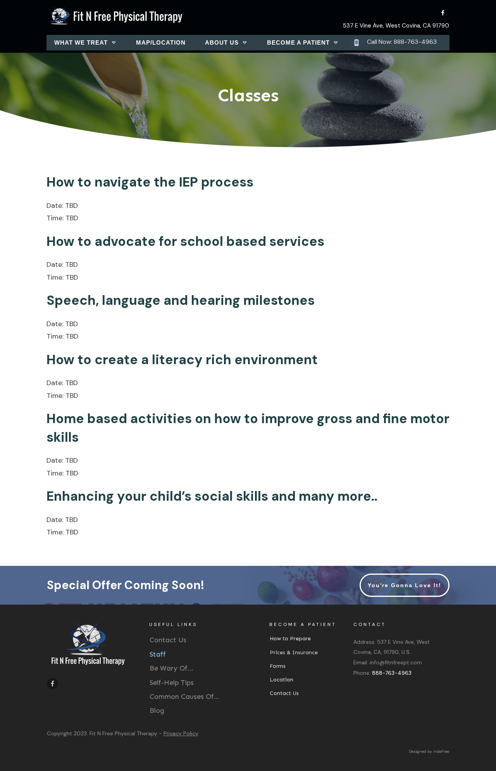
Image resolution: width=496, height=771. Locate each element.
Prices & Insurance (294, 652)
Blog (157, 710)
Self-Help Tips (172, 682)
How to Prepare (290, 638)
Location (281, 679)
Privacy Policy (181, 733)
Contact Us (168, 640)
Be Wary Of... (171, 668)
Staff (158, 654)
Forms (278, 666)
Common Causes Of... (185, 696)
